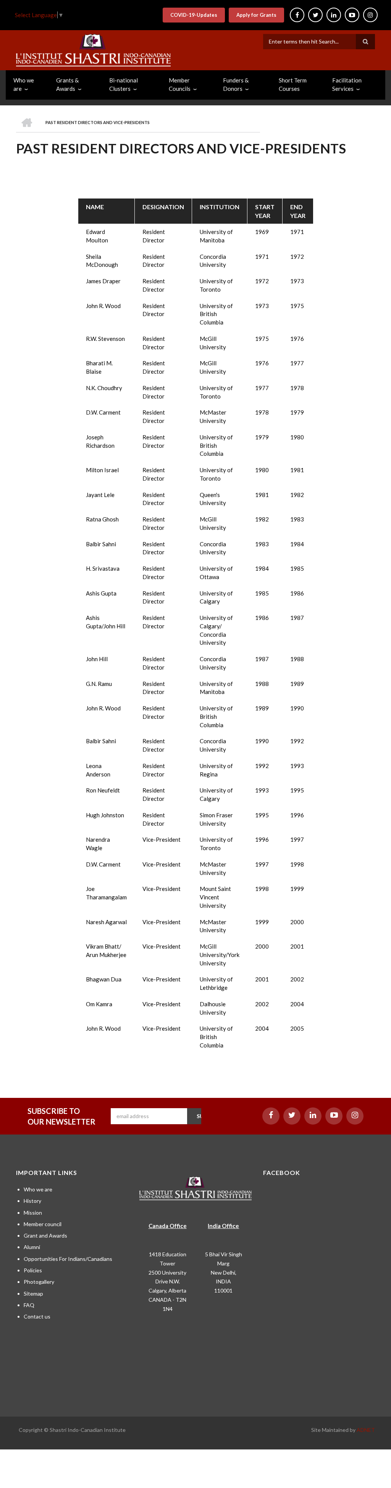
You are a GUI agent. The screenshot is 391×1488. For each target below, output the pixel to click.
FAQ (29, 1305)
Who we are (38, 1189)
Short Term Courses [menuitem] (293, 84)
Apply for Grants (256, 15)
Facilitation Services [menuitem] (347, 84)
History (32, 1201)
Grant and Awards (45, 1235)
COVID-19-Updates (193, 15)
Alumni (32, 1247)
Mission (33, 1212)
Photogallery (39, 1281)
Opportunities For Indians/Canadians (68, 1259)
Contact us (37, 1316)
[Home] (93, 49)
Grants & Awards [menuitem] (67, 84)
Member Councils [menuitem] (180, 84)
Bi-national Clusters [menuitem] (123, 84)
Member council (42, 1224)
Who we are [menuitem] (23, 84)
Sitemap (33, 1293)
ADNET (366, 1430)
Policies (33, 1270)
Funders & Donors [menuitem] (236, 84)
